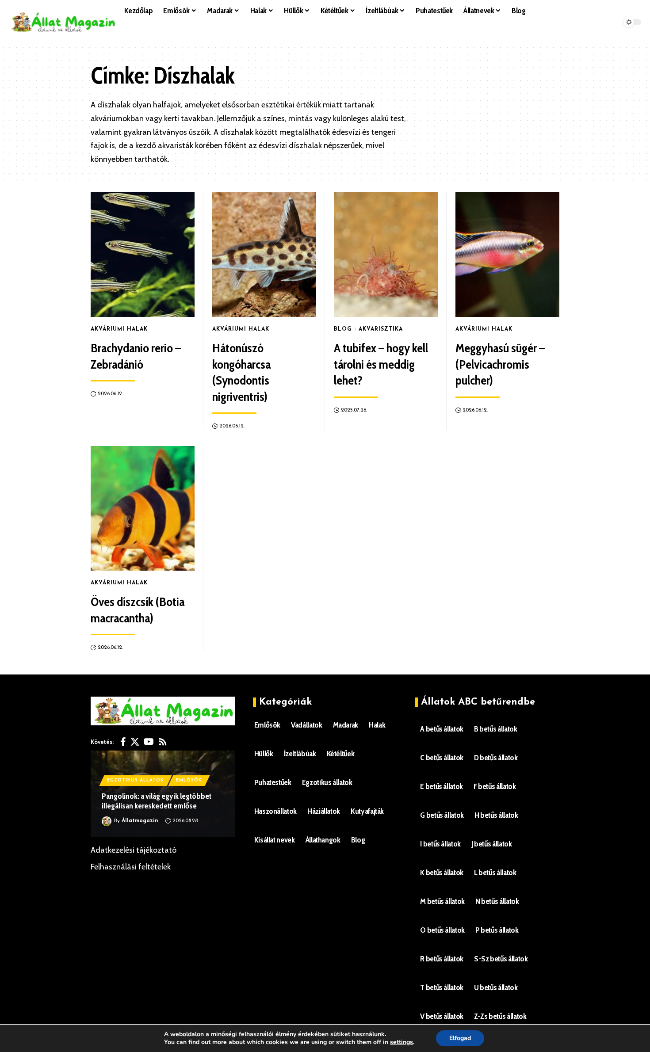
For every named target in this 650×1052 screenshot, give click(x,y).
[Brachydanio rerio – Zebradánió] (143, 254)
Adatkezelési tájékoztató (133, 850)
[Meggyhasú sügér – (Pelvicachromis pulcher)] (507, 254)
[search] (328, 33)
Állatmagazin (140, 820)
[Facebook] (123, 741)
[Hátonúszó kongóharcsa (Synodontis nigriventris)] (264, 254)
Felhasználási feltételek (131, 867)
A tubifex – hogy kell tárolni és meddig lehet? (381, 364)
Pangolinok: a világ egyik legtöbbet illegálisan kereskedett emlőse (156, 801)
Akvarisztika (381, 329)
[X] (134, 741)
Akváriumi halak (119, 329)
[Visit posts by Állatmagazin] (106, 821)
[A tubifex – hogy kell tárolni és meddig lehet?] (386, 254)
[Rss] (162, 741)
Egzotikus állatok (135, 780)
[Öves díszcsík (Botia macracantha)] (143, 508)
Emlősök (189, 780)
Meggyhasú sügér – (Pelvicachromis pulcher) (500, 364)
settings (401, 1042)
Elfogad (460, 1038)
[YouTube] (148, 741)
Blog (343, 329)
